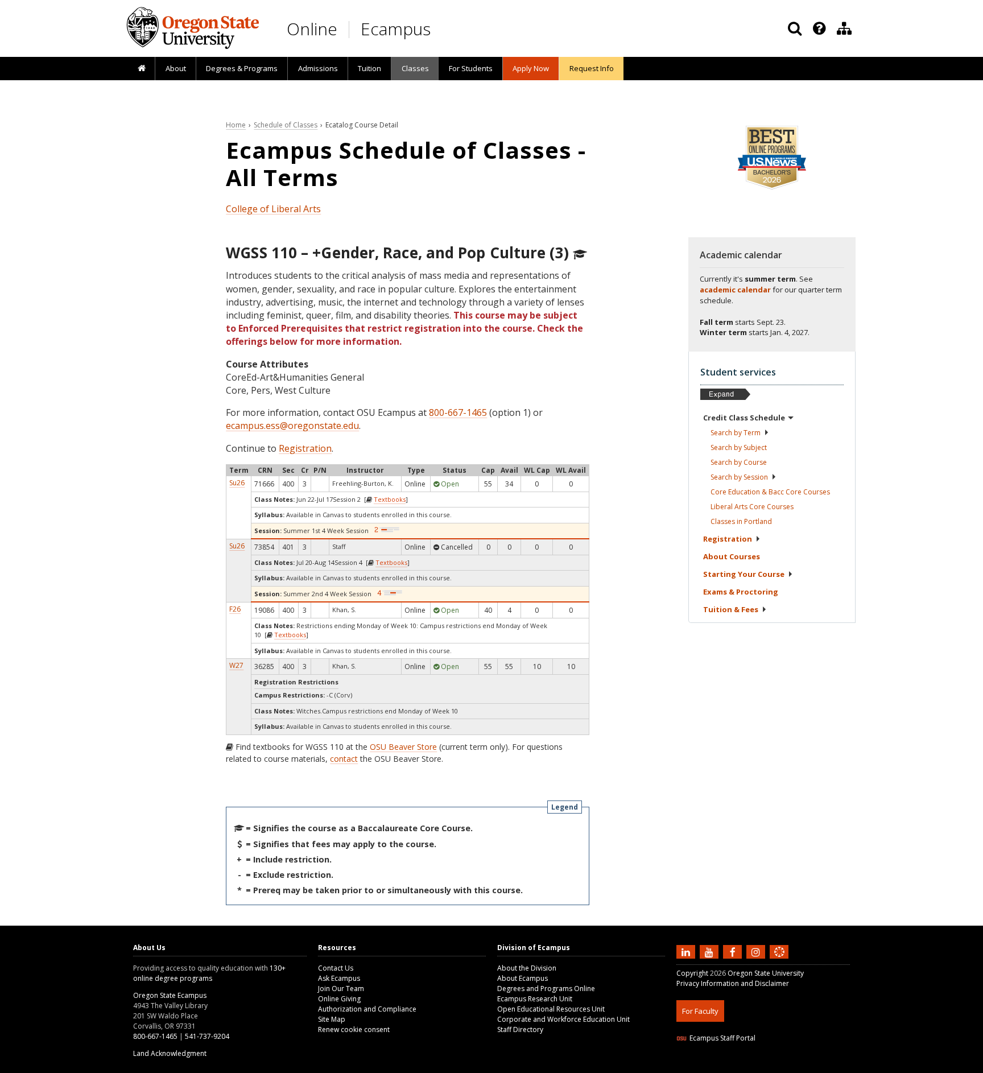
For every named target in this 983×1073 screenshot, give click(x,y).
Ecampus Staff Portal (722, 1038)
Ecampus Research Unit (534, 999)
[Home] (141, 69)
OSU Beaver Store (403, 746)
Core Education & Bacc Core (770, 492)
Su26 (237, 483)
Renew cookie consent (354, 1029)
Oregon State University (766, 973)
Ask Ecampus (339, 978)
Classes (415, 68)
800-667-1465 (458, 412)
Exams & (740, 592)
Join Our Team (341, 988)
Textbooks (390, 499)
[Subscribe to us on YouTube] (710, 951)
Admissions (318, 68)
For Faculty (700, 1011)
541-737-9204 (207, 1036)
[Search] (795, 28)
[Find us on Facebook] (734, 951)
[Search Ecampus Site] (795, 28)
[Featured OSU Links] (819, 28)
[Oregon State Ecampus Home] (351, 29)
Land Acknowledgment (169, 1053)
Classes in (741, 521)
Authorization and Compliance (367, 1009)
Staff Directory (520, 1029)
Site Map (331, 1019)
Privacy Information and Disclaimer (732, 983)
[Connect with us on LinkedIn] (687, 951)
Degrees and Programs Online (546, 988)
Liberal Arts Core (752, 506)
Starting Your (743, 574)
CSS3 (766, 1066)
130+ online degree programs (209, 973)
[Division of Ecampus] (844, 28)
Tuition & (730, 609)
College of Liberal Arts (273, 209)
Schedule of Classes (285, 125)
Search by (736, 433)
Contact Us (335, 968)
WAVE (790, 1066)
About (176, 68)
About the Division (526, 968)
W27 (236, 665)
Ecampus (396, 28)
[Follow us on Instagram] (757, 951)
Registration (305, 448)
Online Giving (339, 999)
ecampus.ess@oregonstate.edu (292, 425)
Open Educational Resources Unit (551, 1009)
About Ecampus (522, 978)
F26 (235, 609)
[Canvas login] (779, 961)
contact (344, 758)
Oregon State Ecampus (169, 995)
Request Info (591, 68)
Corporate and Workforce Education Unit (563, 1019)
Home (236, 125)
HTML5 (740, 1066)
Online (312, 28)
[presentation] (818, 28)
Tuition (369, 68)
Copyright (692, 973)
